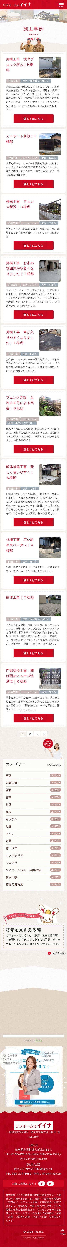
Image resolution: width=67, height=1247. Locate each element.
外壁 (9, 804)
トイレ (10, 833)
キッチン (12, 819)
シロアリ (12, 862)
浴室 (9, 826)
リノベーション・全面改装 (23, 870)
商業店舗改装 (14, 884)
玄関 (9, 797)
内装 (9, 840)
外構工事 (13, 81)
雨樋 (9, 775)
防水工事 (12, 877)
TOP (63, 1234)
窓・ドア (12, 848)
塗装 (9, 790)
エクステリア (30, 157)
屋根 (9, 811)
